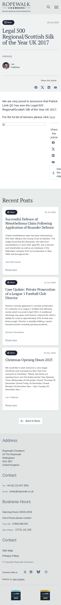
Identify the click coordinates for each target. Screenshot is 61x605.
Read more (11, 270)
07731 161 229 (23, 530)
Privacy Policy (10, 555)
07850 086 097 (20, 524)
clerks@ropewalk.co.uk (21, 491)
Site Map (7, 550)
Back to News (33, 421)
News (9, 22)
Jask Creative (18, 579)
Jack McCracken (13, 262)
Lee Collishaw (11, 397)
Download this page (58, 172)
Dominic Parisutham (14, 332)
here (52, 117)
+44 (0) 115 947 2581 (18, 485)
